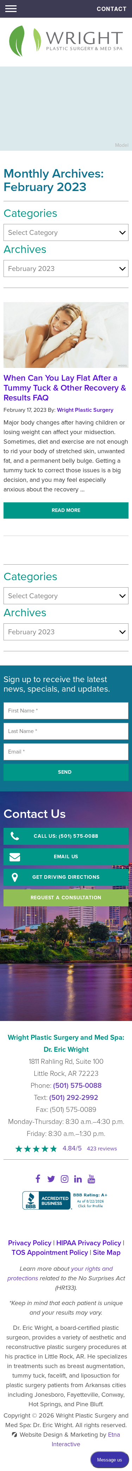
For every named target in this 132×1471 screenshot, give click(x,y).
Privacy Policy (29, 1243)
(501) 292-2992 (73, 1098)
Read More (66, 510)
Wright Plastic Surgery (85, 410)
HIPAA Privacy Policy (88, 1243)
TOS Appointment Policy (50, 1252)
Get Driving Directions (66, 877)
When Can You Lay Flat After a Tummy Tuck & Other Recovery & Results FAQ (65, 388)
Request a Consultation (66, 898)
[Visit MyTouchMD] (66, 1224)
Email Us (66, 857)
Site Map (107, 1252)
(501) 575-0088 (77, 1085)
